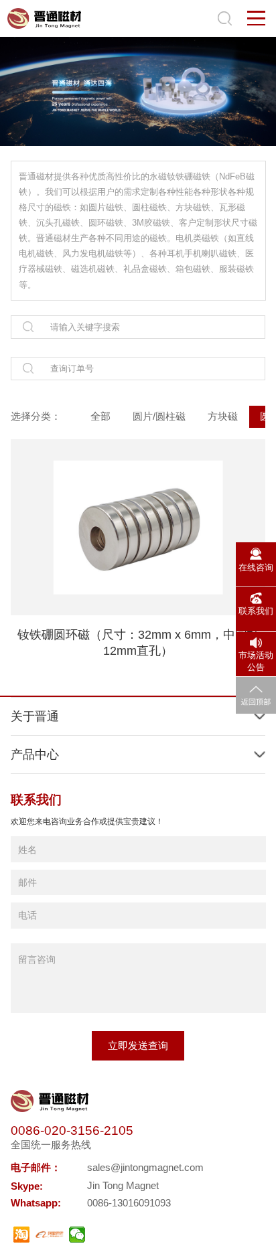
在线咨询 (255, 567)
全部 (100, 416)
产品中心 (35, 754)
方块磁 (223, 416)
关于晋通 (35, 716)
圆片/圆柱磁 (159, 416)
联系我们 (255, 611)
